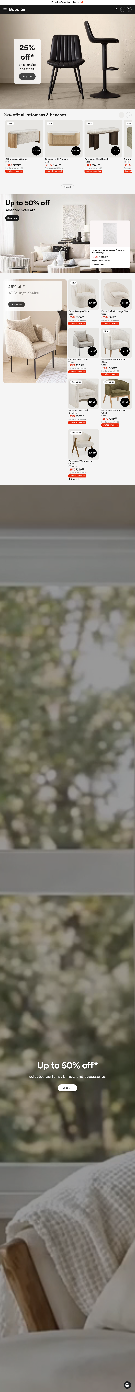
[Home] (17, 9)
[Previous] (121, 115)
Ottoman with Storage (16, 159)
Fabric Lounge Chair (78, 311)
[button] (127, 1385)
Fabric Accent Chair (78, 410)
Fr (116, 9)
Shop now (27, 76)
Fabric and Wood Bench (97, 159)
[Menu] (5, 9)
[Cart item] (129, 9)
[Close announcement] (131, 2)
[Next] (129, 115)
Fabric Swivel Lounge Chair (115, 311)
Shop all (67, 187)
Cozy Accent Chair (78, 359)
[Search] (122, 9)
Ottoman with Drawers (56, 159)
